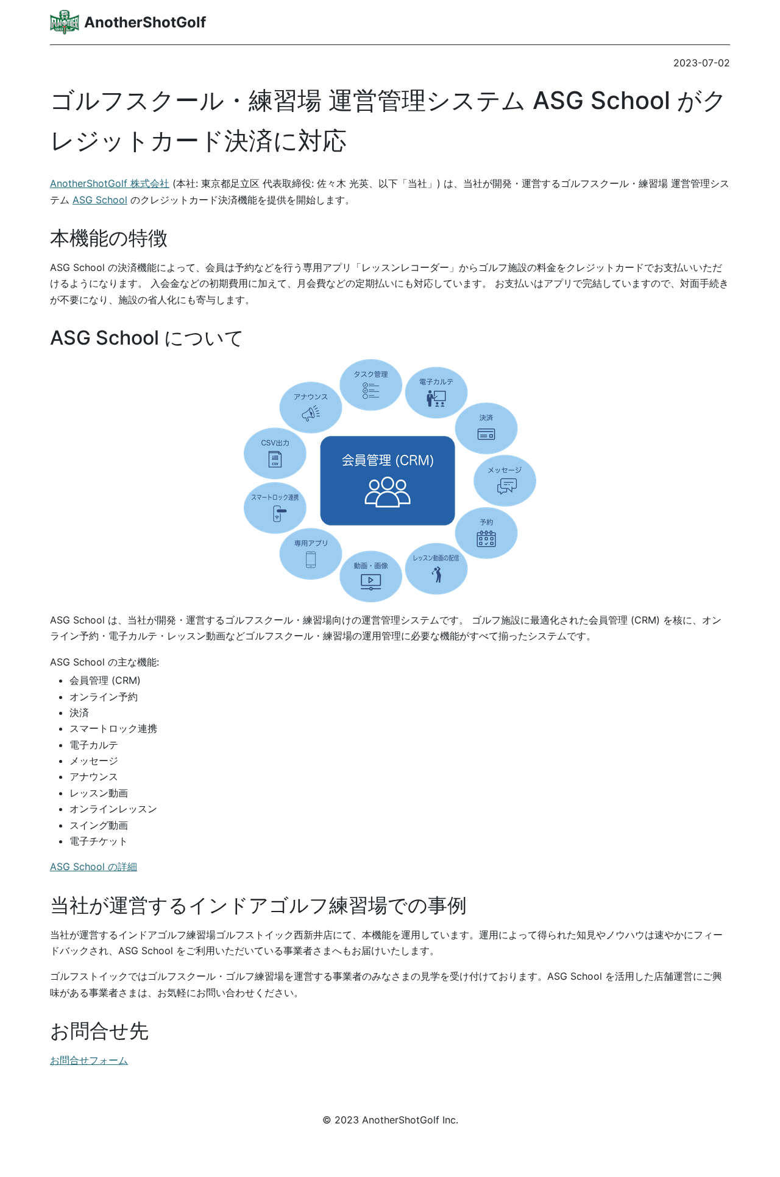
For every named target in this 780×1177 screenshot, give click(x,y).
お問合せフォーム (89, 1060)
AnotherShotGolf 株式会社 (109, 183)
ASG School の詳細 (93, 866)
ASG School (100, 200)
